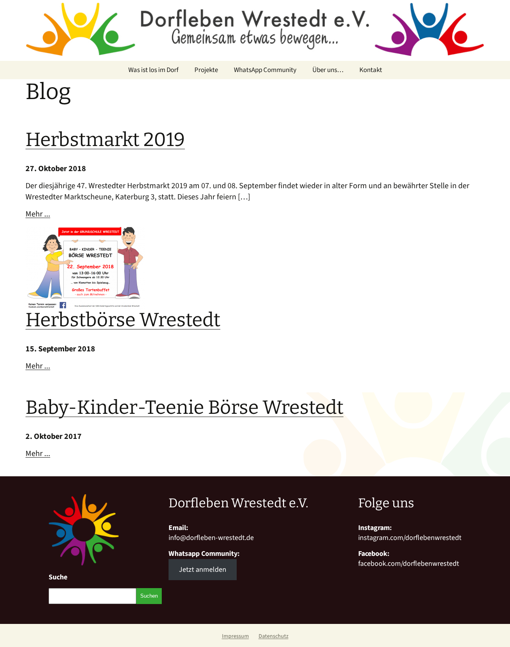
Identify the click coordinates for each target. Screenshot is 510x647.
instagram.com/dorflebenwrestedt (409, 538)
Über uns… (327, 70)
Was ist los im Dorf (153, 70)
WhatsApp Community (265, 70)
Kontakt (370, 70)
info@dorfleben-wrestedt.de (211, 538)
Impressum (235, 636)
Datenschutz (273, 636)
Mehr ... (38, 214)
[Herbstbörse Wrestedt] (85, 231)
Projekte (206, 70)
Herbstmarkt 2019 (105, 139)
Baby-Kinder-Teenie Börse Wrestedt (184, 407)
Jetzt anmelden (202, 570)
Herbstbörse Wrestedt (123, 319)
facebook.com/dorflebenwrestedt (408, 564)
